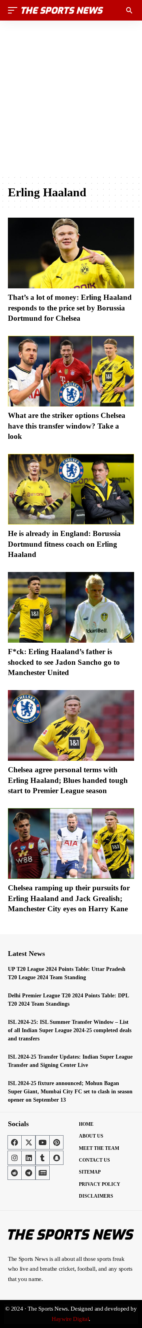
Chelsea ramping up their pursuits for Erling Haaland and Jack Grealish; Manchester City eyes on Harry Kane (69, 898)
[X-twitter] (28, 1142)
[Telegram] (28, 1173)
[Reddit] (14, 1173)
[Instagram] (14, 1158)
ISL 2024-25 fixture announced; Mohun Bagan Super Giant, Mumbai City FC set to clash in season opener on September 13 (70, 1091)
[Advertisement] (71, 97)
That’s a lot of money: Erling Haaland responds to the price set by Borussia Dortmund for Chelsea (70, 307)
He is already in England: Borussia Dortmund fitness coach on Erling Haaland (64, 544)
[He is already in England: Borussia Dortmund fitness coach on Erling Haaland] (71, 489)
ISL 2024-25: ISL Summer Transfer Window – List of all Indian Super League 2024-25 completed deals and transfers (69, 1030)
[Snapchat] (56, 1158)
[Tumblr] (43, 1158)
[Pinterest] (56, 1142)
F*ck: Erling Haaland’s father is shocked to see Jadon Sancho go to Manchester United (64, 662)
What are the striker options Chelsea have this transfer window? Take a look (66, 425)
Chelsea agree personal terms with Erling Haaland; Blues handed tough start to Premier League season (68, 780)
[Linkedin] (28, 1158)
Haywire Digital (70, 1319)
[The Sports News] (62, 10)
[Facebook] (14, 1142)
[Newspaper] (43, 1173)
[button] (14, 10)
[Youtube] (43, 1142)
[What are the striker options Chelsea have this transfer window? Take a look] (71, 371)
